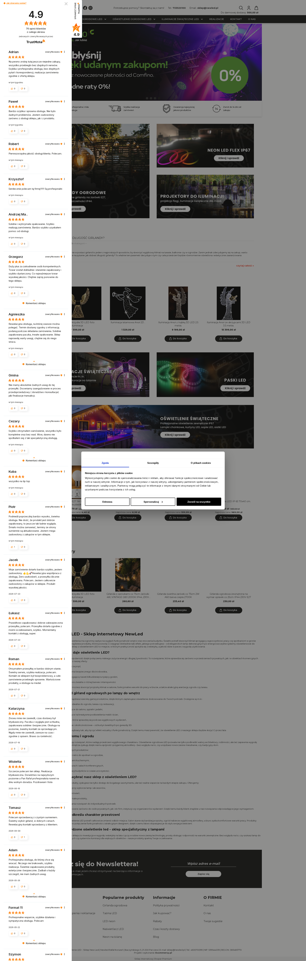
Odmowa (107, 501)
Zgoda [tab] (105, 463)
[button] (5, 3)
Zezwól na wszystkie (198, 501)
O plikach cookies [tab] (201, 463)
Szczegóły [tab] (153, 463)
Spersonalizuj (151, 501)
